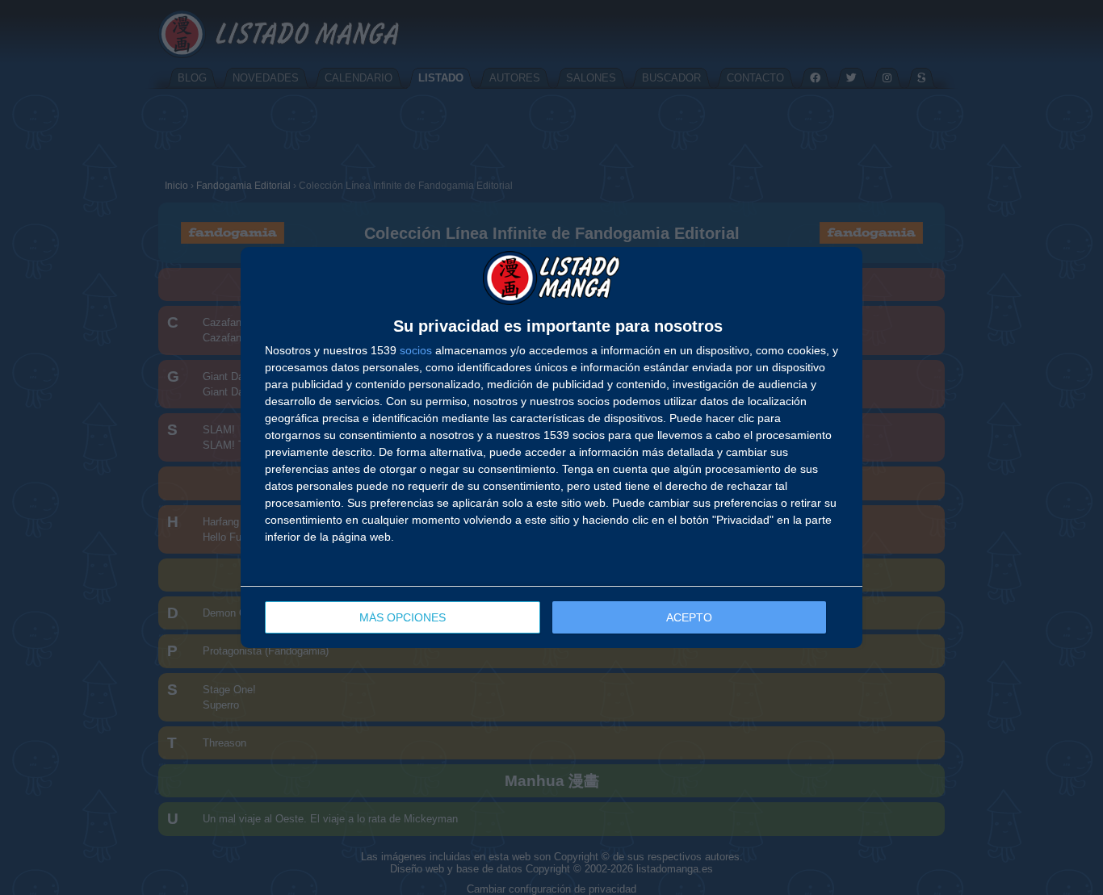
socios (416, 350)
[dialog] (551, 448)
